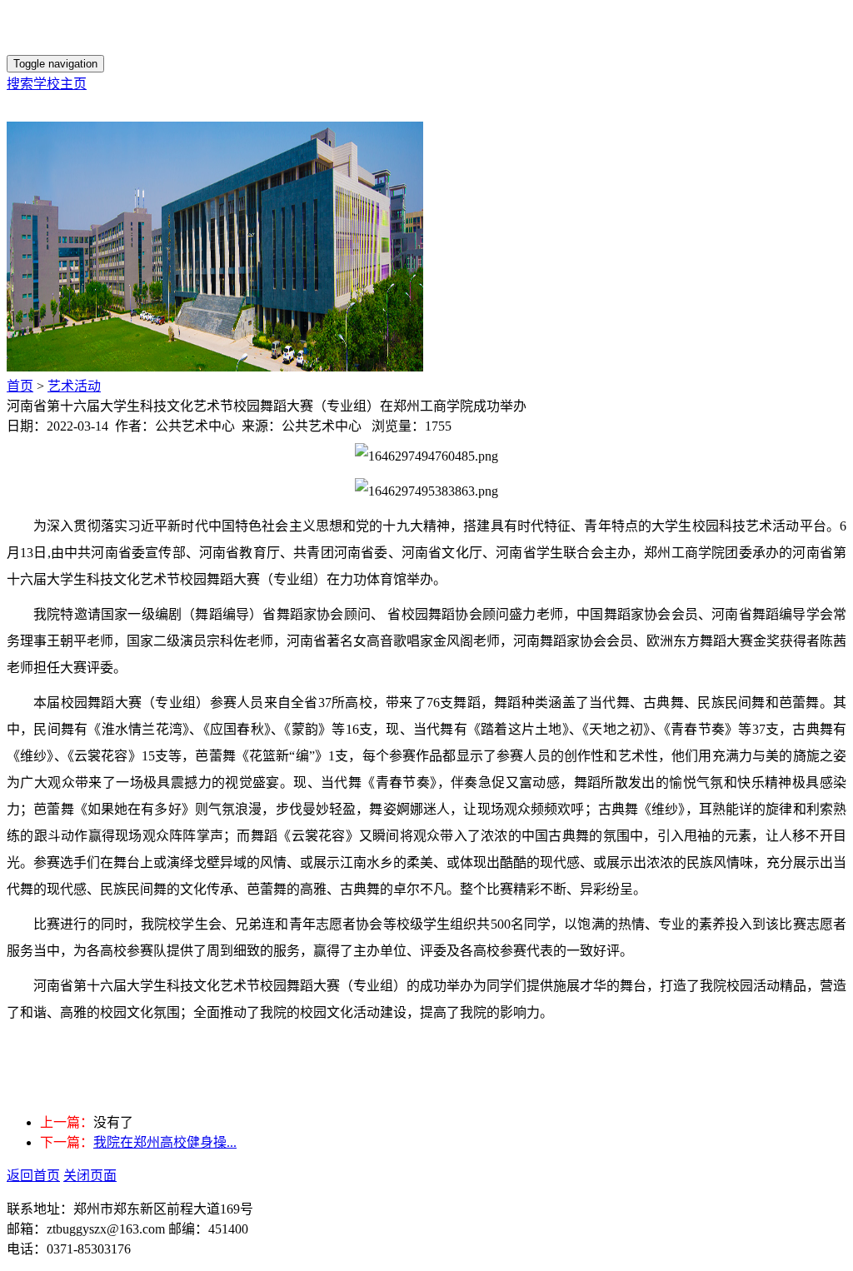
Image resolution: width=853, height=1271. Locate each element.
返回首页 (33, 1176)
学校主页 (60, 84)
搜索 (20, 84)
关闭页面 (90, 1176)
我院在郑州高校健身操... (165, 1142)
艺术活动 (74, 386)
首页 (20, 386)
